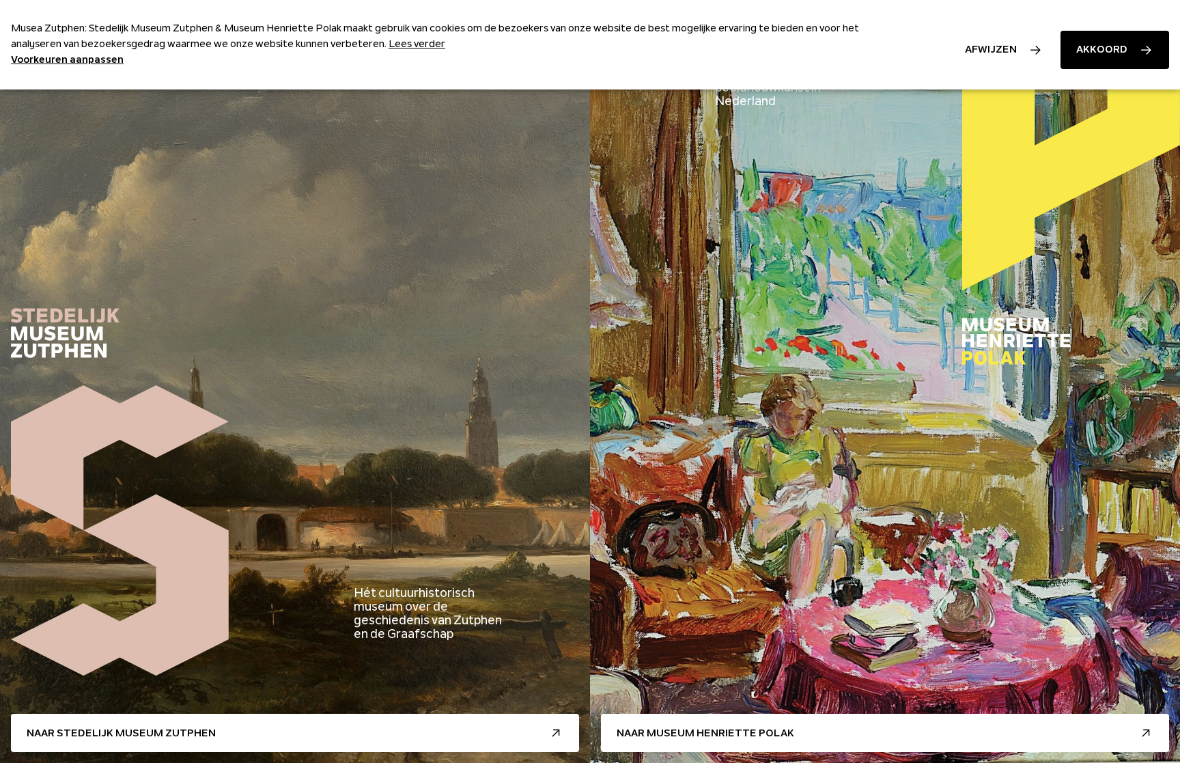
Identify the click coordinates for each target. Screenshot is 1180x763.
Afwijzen (991, 49)
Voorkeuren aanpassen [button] (67, 59)
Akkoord (1101, 49)
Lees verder (417, 44)
